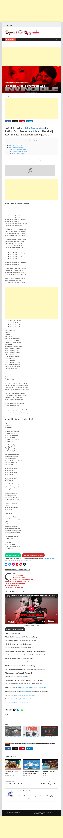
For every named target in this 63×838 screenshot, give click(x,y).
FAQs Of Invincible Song (18, 153)
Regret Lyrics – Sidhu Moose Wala (19, 702)
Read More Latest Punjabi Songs (14, 629)
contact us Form (49, 558)
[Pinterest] (17, 564)
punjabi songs (12, 82)
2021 (7, 82)
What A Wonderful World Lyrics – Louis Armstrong (31, 772)
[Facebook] (6, 564)
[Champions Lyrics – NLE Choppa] (50, 765)
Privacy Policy (37, 812)
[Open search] (57, 39)
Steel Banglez (43, 743)
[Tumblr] (24, 564)
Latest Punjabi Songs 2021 (22, 743)
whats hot (26, 82)
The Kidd (7, 745)
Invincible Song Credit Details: (18, 149)
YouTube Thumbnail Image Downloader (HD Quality (32, 687)
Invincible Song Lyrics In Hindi (16, 147)
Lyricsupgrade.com (25, 691)
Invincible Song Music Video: (19, 151)
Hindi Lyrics (12, 743)
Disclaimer (36, 813)
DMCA (42, 813)
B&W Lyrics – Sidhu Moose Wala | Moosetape (23, 695)
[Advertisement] (31, 11)
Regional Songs (19, 82)
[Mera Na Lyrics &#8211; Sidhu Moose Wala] (49, 731)
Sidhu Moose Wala (34, 128)
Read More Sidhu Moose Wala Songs (33, 555)
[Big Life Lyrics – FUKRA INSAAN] (13, 765)
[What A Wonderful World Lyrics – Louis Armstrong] (31, 765)
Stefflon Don (51, 743)
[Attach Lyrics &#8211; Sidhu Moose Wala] (31, 731)
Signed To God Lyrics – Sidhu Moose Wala (22, 699)
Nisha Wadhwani (18, 89)
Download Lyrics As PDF (12, 555)
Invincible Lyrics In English (15, 145)
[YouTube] (20, 564)
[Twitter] (9, 564)
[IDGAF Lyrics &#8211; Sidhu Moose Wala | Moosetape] (13, 731)
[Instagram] (13, 564)
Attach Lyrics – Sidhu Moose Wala (31, 736)
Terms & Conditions (47, 812)
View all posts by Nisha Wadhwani (25, 799)
